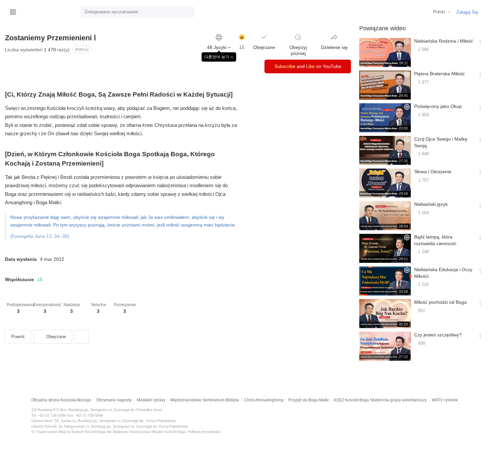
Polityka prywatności (204, 432)
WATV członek (445, 400)
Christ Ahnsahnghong (263, 400)
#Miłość (82, 49)
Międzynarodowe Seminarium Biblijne (204, 400)
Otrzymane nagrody (114, 400)
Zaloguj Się (467, 12)
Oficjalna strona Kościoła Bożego (61, 400)
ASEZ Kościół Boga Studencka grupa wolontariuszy (380, 400)
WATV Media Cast (54, 12)
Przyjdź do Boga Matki (308, 400)
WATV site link (28, 12)
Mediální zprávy (151, 400)
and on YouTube (307, 66)
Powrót (18, 336)
